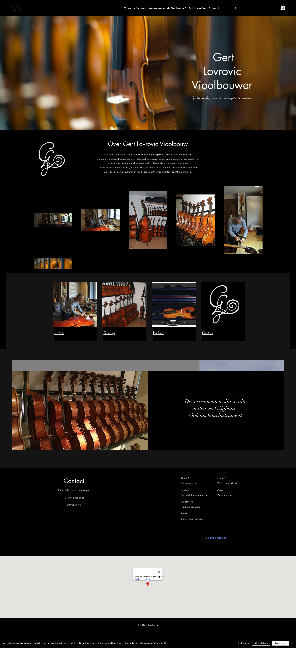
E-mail (220, 478)
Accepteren (280, 643)
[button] (283, 7)
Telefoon (185, 490)
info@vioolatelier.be (74, 497)
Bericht (184, 513)
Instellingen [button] (243, 643)
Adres (220, 490)
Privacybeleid (159, 643)
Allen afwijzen (261, 643)
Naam (184, 478)
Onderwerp (187, 502)
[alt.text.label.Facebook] (235, 7)
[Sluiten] (292, 643)
